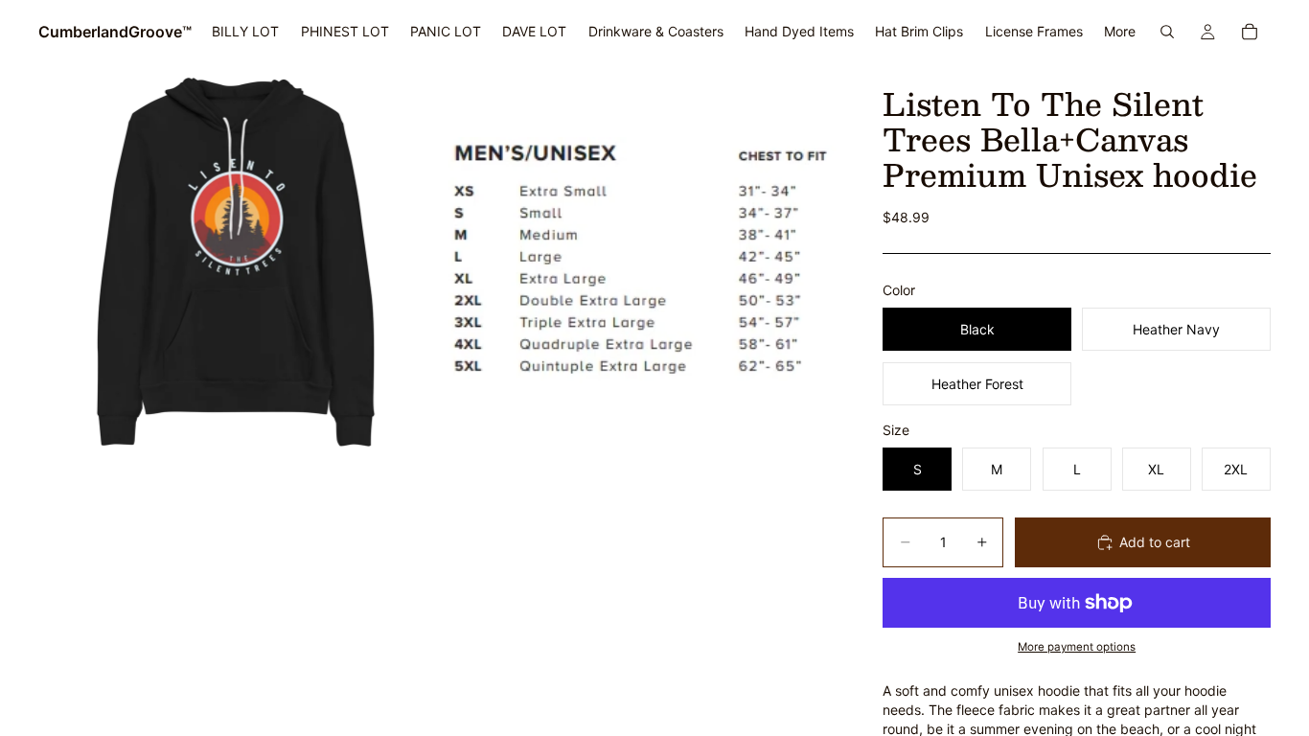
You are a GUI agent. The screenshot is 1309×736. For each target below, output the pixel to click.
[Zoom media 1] (237, 262)
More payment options (1077, 647)
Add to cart (1154, 542)
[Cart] (1250, 32)
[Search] (1167, 32)
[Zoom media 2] (639, 262)
